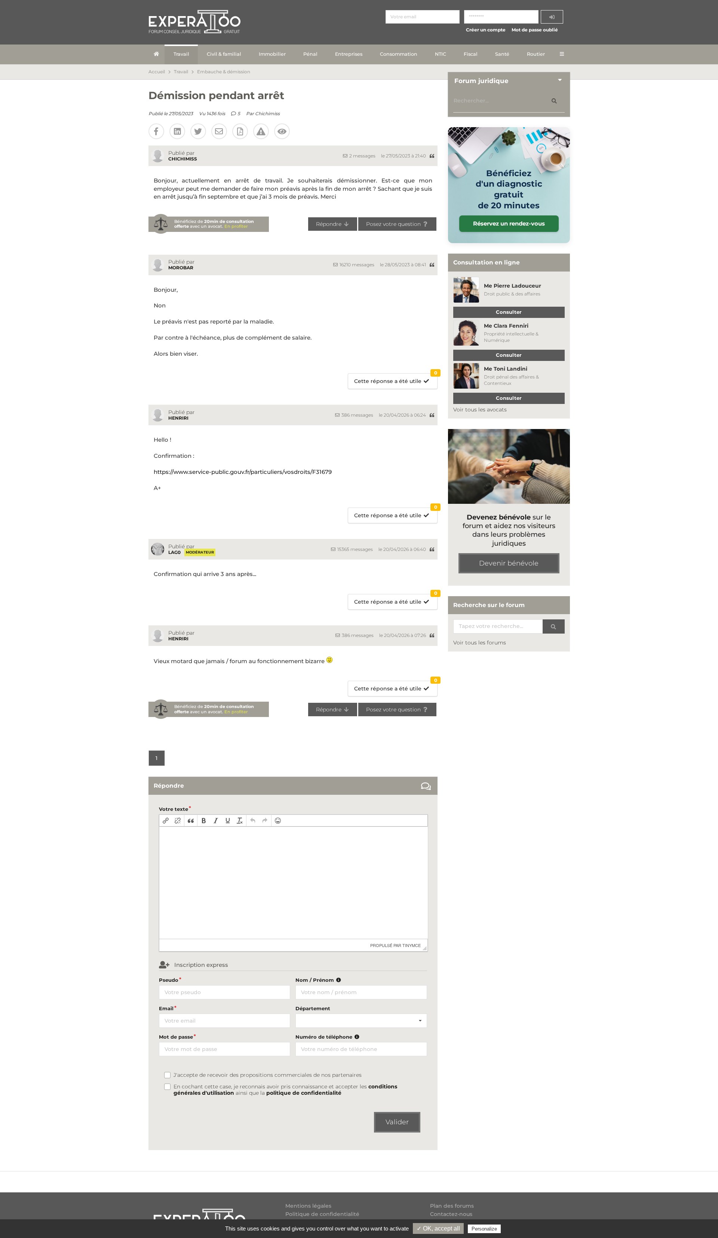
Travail (181, 54)
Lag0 (174, 552)
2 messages (361, 156)
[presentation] (165, 820)
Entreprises (348, 54)
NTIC (440, 54)
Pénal (310, 54)
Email (166, 1008)
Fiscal (471, 54)
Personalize (484, 1229)
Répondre (329, 224)
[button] (165, 820)
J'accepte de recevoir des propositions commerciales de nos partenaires (268, 1075)
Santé (502, 54)
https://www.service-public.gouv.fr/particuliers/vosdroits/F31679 (243, 471)
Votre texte (173, 809)
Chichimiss (267, 113)
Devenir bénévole (508, 563)
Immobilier (272, 54)
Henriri (178, 418)
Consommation (398, 54)
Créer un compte (486, 30)
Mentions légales (308, 1206)
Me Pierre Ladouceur (512, 285)
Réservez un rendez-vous (509, 223)
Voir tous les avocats (480, 409)
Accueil (156, 72)
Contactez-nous (451, 1214)
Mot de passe (176, 1037)
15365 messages (354, 549)
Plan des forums (452, 1206)
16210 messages (356, 264)
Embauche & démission (223, 72)
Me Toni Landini (505, 368)
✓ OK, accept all (438, 1228)
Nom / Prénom (315, 980)
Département (312, 1008)
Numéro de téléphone (324, 1037)
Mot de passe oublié (535, 30)
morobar (180, 267)
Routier (536, 54)
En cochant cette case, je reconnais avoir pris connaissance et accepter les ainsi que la (285, 1090)
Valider (397, 1122)
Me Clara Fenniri (506, 325)
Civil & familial (224, 54)
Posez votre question (394, 224)
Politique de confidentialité (322, 1214)
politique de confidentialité (303, 1093)
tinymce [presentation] (411, 945)
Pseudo (168, 980)
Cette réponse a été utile (395, 379)
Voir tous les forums (479, 642)
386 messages (356, 415)
